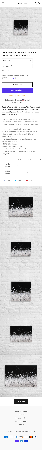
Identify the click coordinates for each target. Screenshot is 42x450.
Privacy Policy (21, 421)
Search (21, 424)
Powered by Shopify (29, 431)
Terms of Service (21, 412)
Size (4, 61)
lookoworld (17, 431)
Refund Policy (21, 418)
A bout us (21, 415)
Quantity (6, 66)
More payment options (17, 95)
